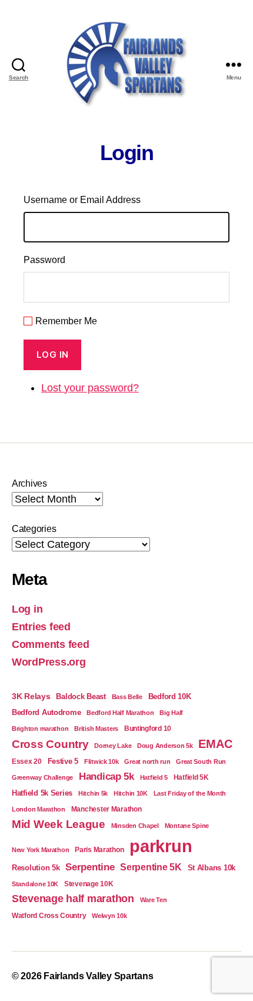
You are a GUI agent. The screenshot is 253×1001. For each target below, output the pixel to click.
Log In (52, 354)
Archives (29, 483)
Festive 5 (63, 761)
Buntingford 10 (147, 728)
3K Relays (31, 696)
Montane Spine (187, 825)
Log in (27, 609)
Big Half (171, 712)
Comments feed (50, 644)
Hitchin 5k (93, 793)
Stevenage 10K (89, 883)
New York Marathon (40, 849)
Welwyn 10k (109, 915)
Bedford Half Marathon (120, 712)
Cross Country (50, 744)
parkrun (160, 846)
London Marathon (38, 809)
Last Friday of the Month (190, 793)
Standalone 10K (35, 883)
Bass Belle (127, 696)
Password (44, 260)
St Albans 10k (212, 867)
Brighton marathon (40, 728)
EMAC (215, 743)
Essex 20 (27, 761)
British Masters (96, 728)
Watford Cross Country (49, 915)
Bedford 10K (169, 696)
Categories (34, 529)
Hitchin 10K (131, 793)
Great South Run (201, 761)
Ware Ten (153, 899)
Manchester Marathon (106, 809)
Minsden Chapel (135, 825)
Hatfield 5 (154, 777)
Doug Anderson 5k (165, 745)
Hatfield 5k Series (42, 793)
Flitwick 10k (101, 761)
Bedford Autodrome (46, 712)
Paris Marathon (99, 849)
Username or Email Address (82, 200)
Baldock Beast (81, 696)
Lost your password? (90, 388)
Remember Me (66, 321)
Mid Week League (58, 824)
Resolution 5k (36, 867)
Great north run (147, 761)
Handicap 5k (106, 776)
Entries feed (41, 627)
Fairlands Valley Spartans (98, 976)
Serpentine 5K (151, 867)
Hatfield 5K (191, 777)
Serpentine (89, 867)
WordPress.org (49, 662)
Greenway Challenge (42, 777)
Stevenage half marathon (73, 898)
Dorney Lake (112, 745)
